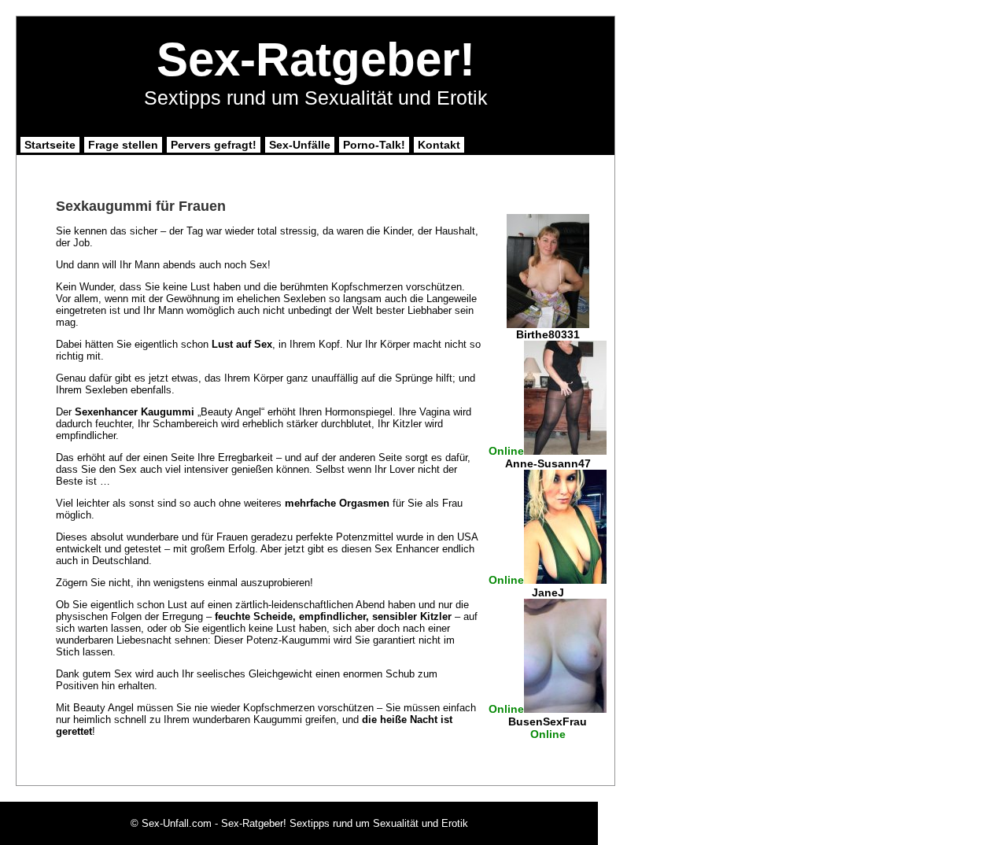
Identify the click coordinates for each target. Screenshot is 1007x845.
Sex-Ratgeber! (316, 59)
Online (506, 451)
